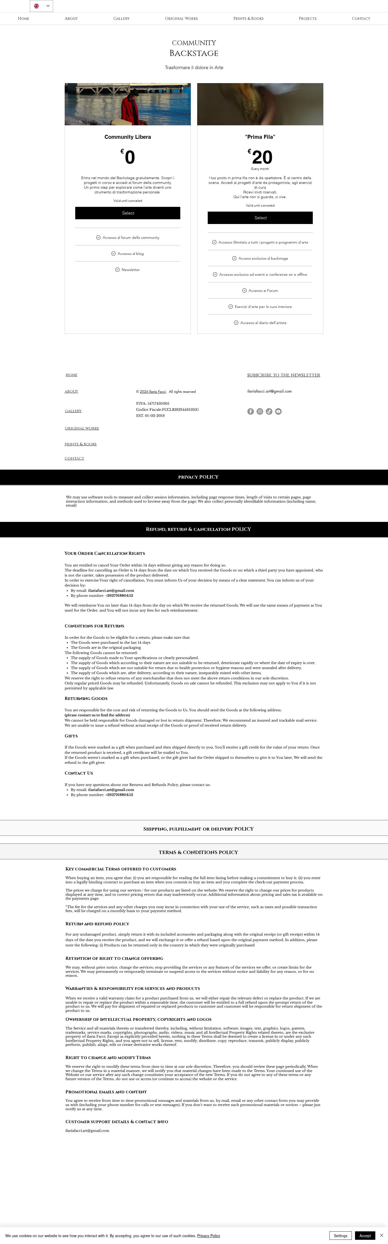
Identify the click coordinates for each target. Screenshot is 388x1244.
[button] (283, 375)
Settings (340, 1235)
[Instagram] (260, 411)
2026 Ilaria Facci (153, 391)
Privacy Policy (208, 1235)
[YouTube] (278, 411)
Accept (365, 1235)
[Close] (381, 1235)
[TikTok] (269, 411)
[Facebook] (250, 411)
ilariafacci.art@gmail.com (269, 391)
